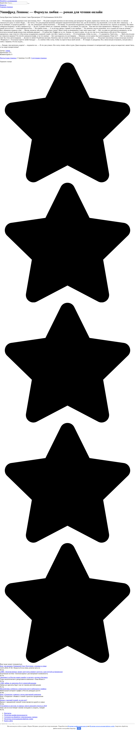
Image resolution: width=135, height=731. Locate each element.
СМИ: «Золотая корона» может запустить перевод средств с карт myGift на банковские (31, 672)
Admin (7, 51)
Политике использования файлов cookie (102, 726)
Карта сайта (8, 721)
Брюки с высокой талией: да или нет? (13, 700)
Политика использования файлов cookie (18, 719)
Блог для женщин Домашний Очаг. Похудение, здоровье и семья (23, 666)
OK (79, 728)
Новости (3, 5)
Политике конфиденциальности (77, 726)
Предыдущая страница (8, 58)
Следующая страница (39, 58)
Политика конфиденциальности (15, 715)
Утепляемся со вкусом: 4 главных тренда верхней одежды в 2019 (23, 706)
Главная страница (6, 7)
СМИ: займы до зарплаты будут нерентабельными (18, 683)
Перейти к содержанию (8, 1)
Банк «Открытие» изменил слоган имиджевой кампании (20, 694)
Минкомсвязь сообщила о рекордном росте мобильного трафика (23, 689)
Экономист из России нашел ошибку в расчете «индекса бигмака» (24, 677)
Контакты (7, 713)
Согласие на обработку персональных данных (20, 717)
